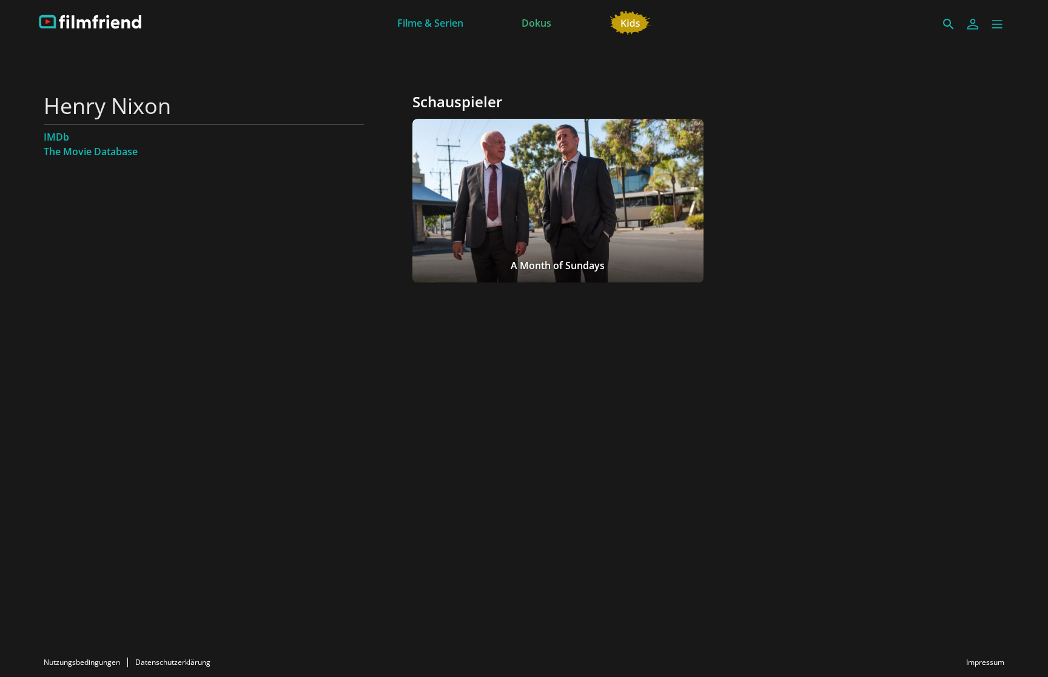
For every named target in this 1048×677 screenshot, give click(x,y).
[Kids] (630, 22)
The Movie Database (91, 151)
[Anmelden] (973, 24)
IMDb (56, 137)
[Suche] (948, 24)
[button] (997, 24)
